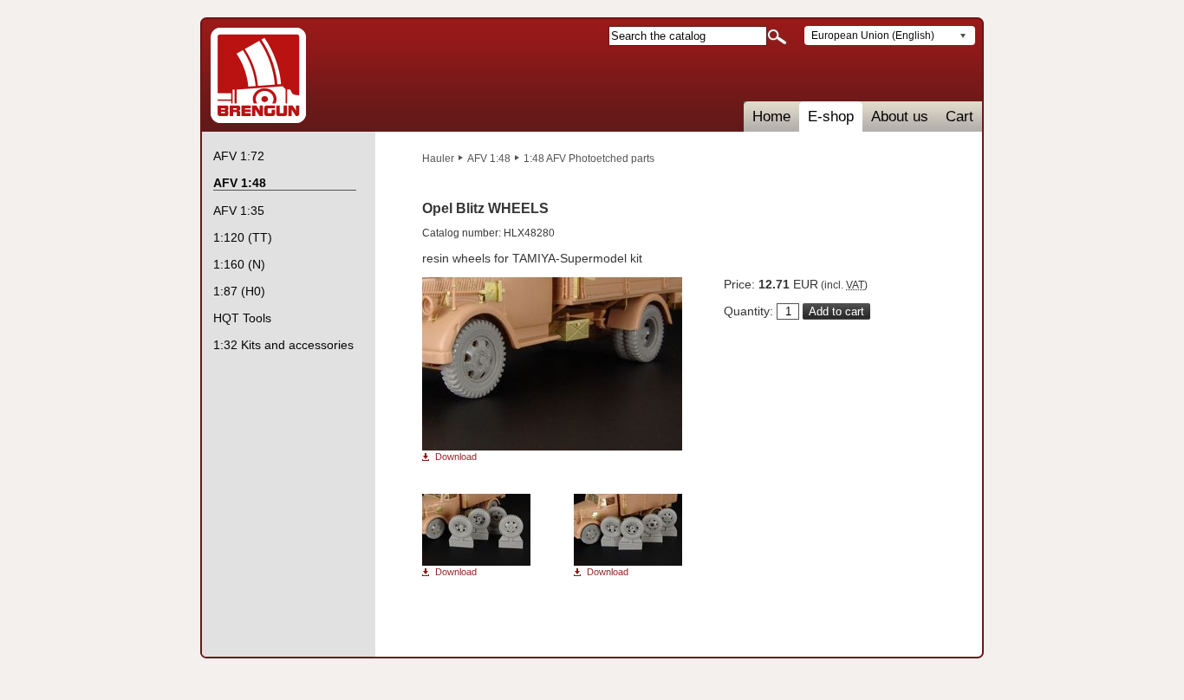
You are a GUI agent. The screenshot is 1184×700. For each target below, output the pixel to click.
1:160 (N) (239, 264)
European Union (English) (872, 35)
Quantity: (748, 311)
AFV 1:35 (238, 210)
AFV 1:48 (489, 158)
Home (771, 116)
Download (456, 457)
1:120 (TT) (242, 237)
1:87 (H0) (239, 291)
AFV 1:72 (238, 156)
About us (899, 116)
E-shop (831, 116)
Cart (959, 116)
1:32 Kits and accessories (283, 345)
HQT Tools (242, 318)
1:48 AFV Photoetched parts (589, 158)
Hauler (438, 158)
